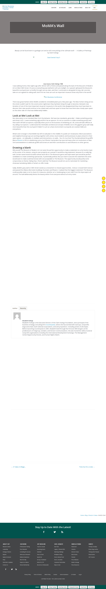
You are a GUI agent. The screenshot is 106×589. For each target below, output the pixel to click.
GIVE (94, 7)
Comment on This (60, 31)
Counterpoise (50, 325)
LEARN (70, 7)
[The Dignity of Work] (21, 485)
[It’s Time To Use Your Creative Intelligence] (64, 482)
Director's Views (93, 515)
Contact (55, 574)
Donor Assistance (64, 574)
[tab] (15, 308)
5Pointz (19, 140)
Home (82, 515)
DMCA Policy (47, 574)
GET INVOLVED (62, 7)
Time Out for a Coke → (87, 467)
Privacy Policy (27, 574)
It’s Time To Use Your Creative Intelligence (64, 488)
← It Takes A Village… (18, 467)
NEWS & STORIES (78, 7)
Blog (86, 515)
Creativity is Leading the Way (42, 492)
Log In (80, 574)
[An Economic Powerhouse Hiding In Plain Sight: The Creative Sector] (85, 481)
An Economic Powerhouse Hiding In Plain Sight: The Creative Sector (84, 486)
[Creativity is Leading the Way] (42, 484)
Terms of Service (38, 574)
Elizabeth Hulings (46, 31)
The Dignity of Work (21, 493)
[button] (99, 8)
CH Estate (73, 574)
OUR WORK (53, 7)
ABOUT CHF (87, 7)
